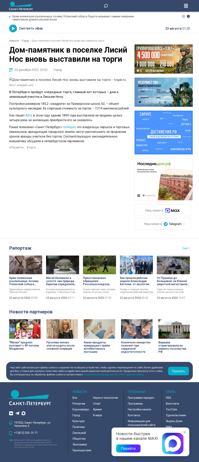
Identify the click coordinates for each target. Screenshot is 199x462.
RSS (168, 397)
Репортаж (20, 248)
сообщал (69, 127)
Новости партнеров (30, 312)
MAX (169, 426)
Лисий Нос (16, 147)
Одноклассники (176, 415)
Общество (79, 438)
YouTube (171, 409)
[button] (188, 16)
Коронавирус (80, 409)
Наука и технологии (105, 397)
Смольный (79, 432)
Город (57, 70)
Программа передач (141, 397)
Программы (135, 403)
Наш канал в (154, 210)
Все (74, 397)
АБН (28, 115)
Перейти (128, 448)
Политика (78, 426)
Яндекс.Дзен (174, 421)
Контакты (134, 415)
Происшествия (81, 450)
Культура (78, 421)
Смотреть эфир (31, 28)
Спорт (97, 403)
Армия (97, 409)
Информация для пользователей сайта (141, 423)
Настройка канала (139, 409)
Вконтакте (172, 403)
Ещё (185, 248)
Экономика (79, 444)
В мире (97, 415)
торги (31, 147)
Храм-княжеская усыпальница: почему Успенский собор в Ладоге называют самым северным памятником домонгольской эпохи (73, 18)
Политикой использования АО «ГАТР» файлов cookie (113, 374)
